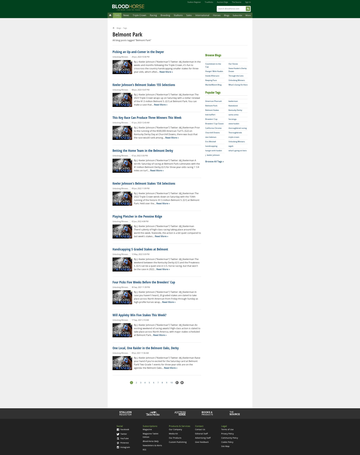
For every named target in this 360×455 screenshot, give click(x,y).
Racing (153, 15)
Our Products (175, 437)
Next (177, 382)
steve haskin (234, 123)
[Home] (110, 15)
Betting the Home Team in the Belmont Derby (142, 151)
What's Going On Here (238, 84)
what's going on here (238, 150)
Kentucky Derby (235, 110)
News (126, 15)
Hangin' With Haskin (214, 71)
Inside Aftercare (212, 76)
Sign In (248, 2)
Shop (207, 413)
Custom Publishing (178, 442)
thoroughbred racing (238, 128)
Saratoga (233, 119)
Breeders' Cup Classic (214, 123)
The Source (236, 2)
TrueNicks (209, 2)
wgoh (231, 146)
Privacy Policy (227, 433)
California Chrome (213, 128)
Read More (165, 71)
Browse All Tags (213, 161)
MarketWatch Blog (213, 84)
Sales (189, 15)
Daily (117, 15)
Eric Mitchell (210, 141)
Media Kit (173, 433)
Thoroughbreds (235, 132)
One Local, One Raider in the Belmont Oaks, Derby (145, 348)
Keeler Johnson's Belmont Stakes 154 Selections (143, 183)
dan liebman (210, 137)
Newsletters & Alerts (152, 445)
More (248, 15)
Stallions (178, 15)
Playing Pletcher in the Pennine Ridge (137, 216)
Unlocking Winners (120, 57)
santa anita (233, 114)
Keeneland (233, 105)
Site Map (225, 446)
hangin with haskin (213, 150)
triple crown (234, 137)
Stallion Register (194, 2)
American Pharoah (213, 101)
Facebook (124, 429)
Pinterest (124, 442)
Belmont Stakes (212, 110)
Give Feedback (202, 442)
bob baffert (210, 114)
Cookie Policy (227, 442)
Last (182, 382)
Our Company (175, 429)
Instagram (125, 447)
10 (171, 382)
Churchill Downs (212, 132)
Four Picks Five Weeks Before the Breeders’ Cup (143, 282)
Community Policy (229, 437)
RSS (144, 449)
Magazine (147, 429)
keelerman (233, 101)
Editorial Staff (201, 433)
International (202, 15)
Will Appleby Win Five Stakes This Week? (139, 315)
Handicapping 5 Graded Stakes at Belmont (140, 249)
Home (113, 28)
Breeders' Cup (211, 119)
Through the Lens (236, 76)
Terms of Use (227, 429)
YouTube (124, 438)
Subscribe (237, 15)
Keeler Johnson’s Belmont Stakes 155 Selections (143, 85)
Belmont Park (211, 105)
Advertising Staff (203, 437)
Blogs (226, 15)
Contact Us (200, 429)
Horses (217, 15)
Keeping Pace (211, 80)
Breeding (165, 15)
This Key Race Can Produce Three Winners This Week (146, 118)
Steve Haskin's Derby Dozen (238, 70)
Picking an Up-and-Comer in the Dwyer (138, 52)
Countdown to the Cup (213, 65)
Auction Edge (222, 2)
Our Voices (233, 64)
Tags (125, 28)
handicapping (211, 146)
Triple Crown (139, 15)
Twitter (123, 434)
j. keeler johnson (212, 155)
